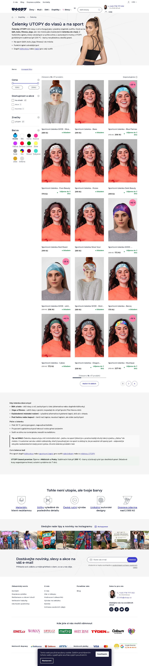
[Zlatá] (15, 158)
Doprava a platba (33, 2)
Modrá (15, 139)
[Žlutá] (36, 143)
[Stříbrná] (22, 158)
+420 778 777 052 (117, 6)
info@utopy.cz (125, 598)
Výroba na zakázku (52, 601)
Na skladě (20, 100)
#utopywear (103, 527)
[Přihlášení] (128, 2)
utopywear (111, 609)
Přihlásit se (132, 559)
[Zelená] (29, 143)
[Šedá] (15, 151)
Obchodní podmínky (21, 604)
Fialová (15, 146)
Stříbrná (22, 162)
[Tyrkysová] (36, 151)
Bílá (22, 139)
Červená (22, 146)
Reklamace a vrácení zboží (23, 597)
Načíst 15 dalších (89, 384)
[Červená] (22, 143)
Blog (22, 2)
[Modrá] (15, 136)
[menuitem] (32, 9)
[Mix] (22, 151)
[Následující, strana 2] (128, 383)
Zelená (29, 146)
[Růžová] (36, 136)
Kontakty (46, 2)
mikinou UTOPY (88, 454)
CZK (133, 2)
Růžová (36, 139)
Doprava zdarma (127, 507)
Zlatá (15, 162)
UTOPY (19, 122)
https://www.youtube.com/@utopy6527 (122, 609)
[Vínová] (29, 151)
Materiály (21, 507)
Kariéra (47, 604)
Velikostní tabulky (20, 601)
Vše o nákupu (50, 594)
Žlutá (36, 146)
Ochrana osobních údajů (54, 607)
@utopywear (127, 609)
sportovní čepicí (46, 454)
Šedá (15, 154)
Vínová (29, 154)
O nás (15, 2)
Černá (29, 139)
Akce (18, 105)
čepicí (37, 49)
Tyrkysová (36, 154)
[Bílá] (22, 136)
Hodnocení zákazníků (53, 597)
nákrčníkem (68, 454)
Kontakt (15, 591)
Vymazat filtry (26, 69)
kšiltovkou (24, 49)
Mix (22, 154)
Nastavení (47, 661)
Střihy (40, 507)
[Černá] (29, 136)
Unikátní (95, 507)
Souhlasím (102, 654)
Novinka (19, 109)
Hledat (99, 10)
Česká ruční (70, 507)
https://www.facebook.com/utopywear (116, 609)
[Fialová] (15, 143)
